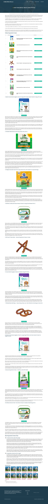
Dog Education (37, 1)
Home (27, 1)
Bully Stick (8, 481)
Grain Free (15, 481)
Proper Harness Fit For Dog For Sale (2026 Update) (11, 482)
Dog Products (31, 1)
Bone (6, 481)
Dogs (6, 480)
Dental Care (12, 481)
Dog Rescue (42, 1)
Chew (10, 481)
